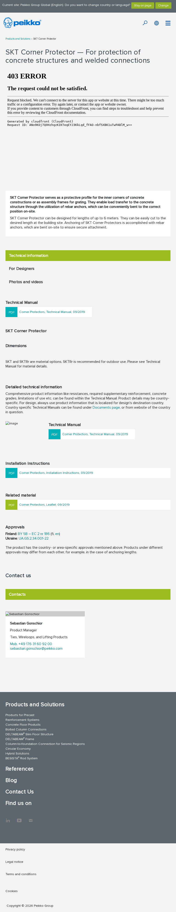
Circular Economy (18, 749)
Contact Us (20, 791)
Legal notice (14, 862)
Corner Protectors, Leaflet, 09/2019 (44, 505)
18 (45, 534)
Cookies (12, 891)
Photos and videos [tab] (26, 281)
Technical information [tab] (28, 255)
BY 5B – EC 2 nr (30, 534)
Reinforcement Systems (22, 720)
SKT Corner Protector (44, 38)
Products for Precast (20, 715)
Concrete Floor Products (23, 725)
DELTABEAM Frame (20, 739)
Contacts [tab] (17, 594)
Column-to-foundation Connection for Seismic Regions (45, 744)
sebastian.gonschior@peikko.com (36, 648)
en (57, 534)
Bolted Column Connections (26, 729)
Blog (11, 780)
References (20, 768)
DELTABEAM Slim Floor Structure (29, 734)
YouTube (19, 818)
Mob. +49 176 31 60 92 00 (31, 644)
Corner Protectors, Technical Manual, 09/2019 (52, 312)
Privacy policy (15, 849)
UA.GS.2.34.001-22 (34, 538)
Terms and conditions (21, 874)
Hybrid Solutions (17, 753)
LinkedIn (8, 818)
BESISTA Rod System (22, 758)
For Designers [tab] (22, 268)
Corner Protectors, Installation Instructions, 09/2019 (56, 473)
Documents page (106, 407)
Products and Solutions (18, 38)
